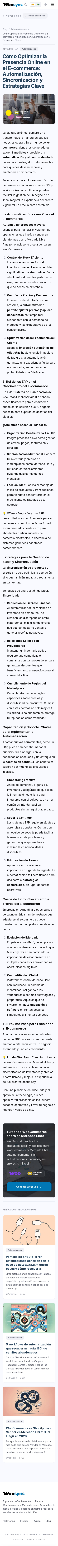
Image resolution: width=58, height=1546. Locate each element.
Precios (24, 1521)
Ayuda (37, 1521)
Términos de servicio (35, 1539)
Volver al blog (13, 15)
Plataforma (9, 1521)
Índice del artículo (37, 15)
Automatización (19, 29)
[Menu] (52, 4)
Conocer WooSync (27, 1186)
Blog (5, 29)
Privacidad (18, 1539)
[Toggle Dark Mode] (45, 4)
